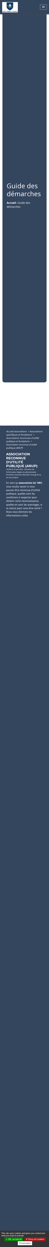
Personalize (25, 1243)
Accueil (11, 203)
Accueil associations (16, 431)
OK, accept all (15, 1239)
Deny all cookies (36, 1239)
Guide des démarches (18, 205)
